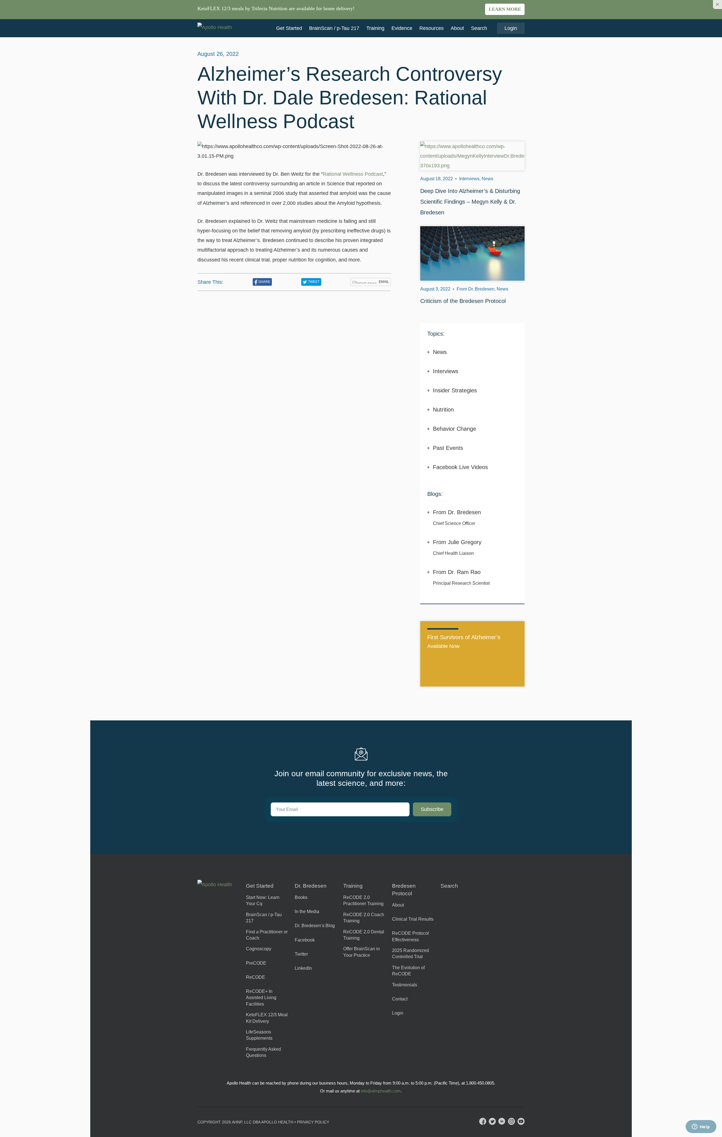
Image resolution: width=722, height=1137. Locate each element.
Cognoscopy (258, 948)
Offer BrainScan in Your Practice (361, 951)
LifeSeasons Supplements (259, 1035)
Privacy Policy (313, 1122)
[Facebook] (482, 1121)
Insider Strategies (455, 390)
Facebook (305, 940)
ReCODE (255, 977)
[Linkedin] (501, 1121)
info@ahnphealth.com (381, 1090)
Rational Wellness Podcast (353, 174)
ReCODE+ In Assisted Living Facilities (261, 997)
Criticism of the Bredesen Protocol (463, 301)
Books (301, 897)
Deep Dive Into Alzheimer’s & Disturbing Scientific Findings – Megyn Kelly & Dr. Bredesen (470, 201)
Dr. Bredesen (311, 886)
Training (375, 28)
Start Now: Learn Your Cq (262, 900)
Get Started (289, 28)
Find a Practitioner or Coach (267, 934)
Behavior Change (454, 429)
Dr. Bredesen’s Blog (315, 925)
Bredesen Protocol (404, 889)
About (457, 28)
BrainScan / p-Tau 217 (334, 28)
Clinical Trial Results (412, 919)
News (440, 352)
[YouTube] (521, 1121)
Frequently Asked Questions (263, 1052)
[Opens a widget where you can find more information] (700, 1127)
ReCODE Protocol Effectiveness (410, 936)
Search (479, 28)
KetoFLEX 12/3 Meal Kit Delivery (267, 1017)
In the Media (307, 911)
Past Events (448, 448)
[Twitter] (492, 1121)
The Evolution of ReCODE (408, 970)
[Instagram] (511, 1121)
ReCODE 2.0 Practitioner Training (363, 900)
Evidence (401, 28)
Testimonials (404, 984)
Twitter (301, 954)
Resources (431, 28)
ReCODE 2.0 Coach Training (363, 917)
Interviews (445, 371)
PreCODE (256, 963)
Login (511, 28)
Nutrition (443, 409)
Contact (400, 999)
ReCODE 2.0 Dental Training (363, 934)
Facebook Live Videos (460, 467)
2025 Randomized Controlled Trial (410, 953)
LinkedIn (303, 968)
